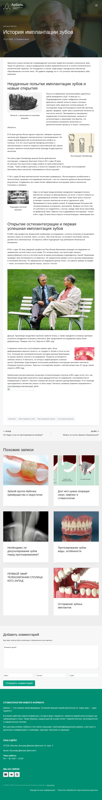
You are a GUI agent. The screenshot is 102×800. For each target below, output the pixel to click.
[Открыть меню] (96, 5)
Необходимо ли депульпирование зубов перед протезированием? (23, 551)
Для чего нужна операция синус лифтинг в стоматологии (74, 495)
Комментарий (10, 647)
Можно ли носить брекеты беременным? (81, 433)
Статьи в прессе (10, 26)
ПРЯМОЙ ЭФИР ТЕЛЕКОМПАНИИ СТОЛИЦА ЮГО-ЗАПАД (25, 577)
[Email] (5, 774)
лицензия (50, 785)
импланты (12, 419)
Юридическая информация (42, 790)
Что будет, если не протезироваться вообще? (23, 433)
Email (40, 675)
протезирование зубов (27, 419)
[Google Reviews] (17, 774)
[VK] (11, 774)
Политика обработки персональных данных (78, 790)
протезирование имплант (46, 419)
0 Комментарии (22, 39)
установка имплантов (66, 419)
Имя (6, 675)
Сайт (72, 675)
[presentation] (25, 470)
